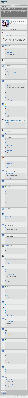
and (8, 35)
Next (4, 391)
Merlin (6, 45)
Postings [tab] (11, 29)
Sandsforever (6, 255)
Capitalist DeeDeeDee (9, 163)
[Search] (26, 5)
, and (11, 72)
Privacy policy (22, 395)
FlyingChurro (6, 59)
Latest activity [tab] (7, 29)
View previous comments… (8, 85)
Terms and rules (18, 395)
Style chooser (2, 395)
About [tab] (13, 29)
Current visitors (2, 6)
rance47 (6, 157)
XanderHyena (7, 245)
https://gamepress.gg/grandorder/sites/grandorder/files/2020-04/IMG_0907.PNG (15, 120)
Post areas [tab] (16, 29)
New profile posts (7, 6)
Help (24, 395)
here (4, 9)
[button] (4, 5)
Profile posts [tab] (3, 29)
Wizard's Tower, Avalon (21, 21)
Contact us (15, 395)
